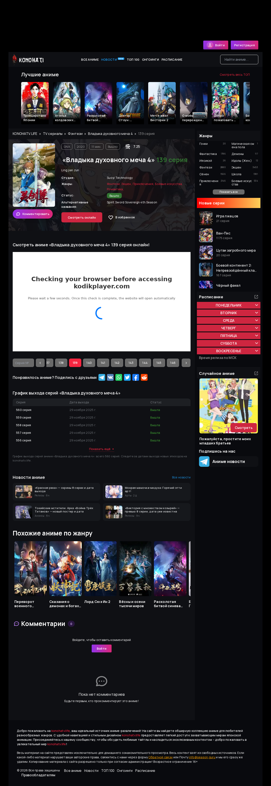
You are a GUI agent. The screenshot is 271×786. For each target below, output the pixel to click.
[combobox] (239, 59)
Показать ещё (101, 449)
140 (89, 363)
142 (117, 363)
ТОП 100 (133, 60)
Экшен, (126, 184)
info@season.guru (202, 757)
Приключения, (143, 184)
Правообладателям (38, 775)
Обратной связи (160, 757)
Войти (101, 648)
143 (131, 363)
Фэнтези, (113, 184)
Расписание (172, 60)
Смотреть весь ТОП (235, 75)
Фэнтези (75, 133)
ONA (67, 147)
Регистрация (244, 45)
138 (61, 363)
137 (47, 363)
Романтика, (115, 189)
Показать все (229, 192)
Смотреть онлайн (82, 217)
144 (145, 363)
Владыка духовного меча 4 (110, 133)
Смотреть (244, 427)
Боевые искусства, (169, 184)
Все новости (181, 477)
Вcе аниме (90, 60)
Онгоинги (150, 60)
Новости (112, 59)
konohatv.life (25, 133)
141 (103, 363)
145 (159, 363)
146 (173, 363)
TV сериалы (53, 133)
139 (75, 363)
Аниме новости (227, 461)
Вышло (113, 147)
